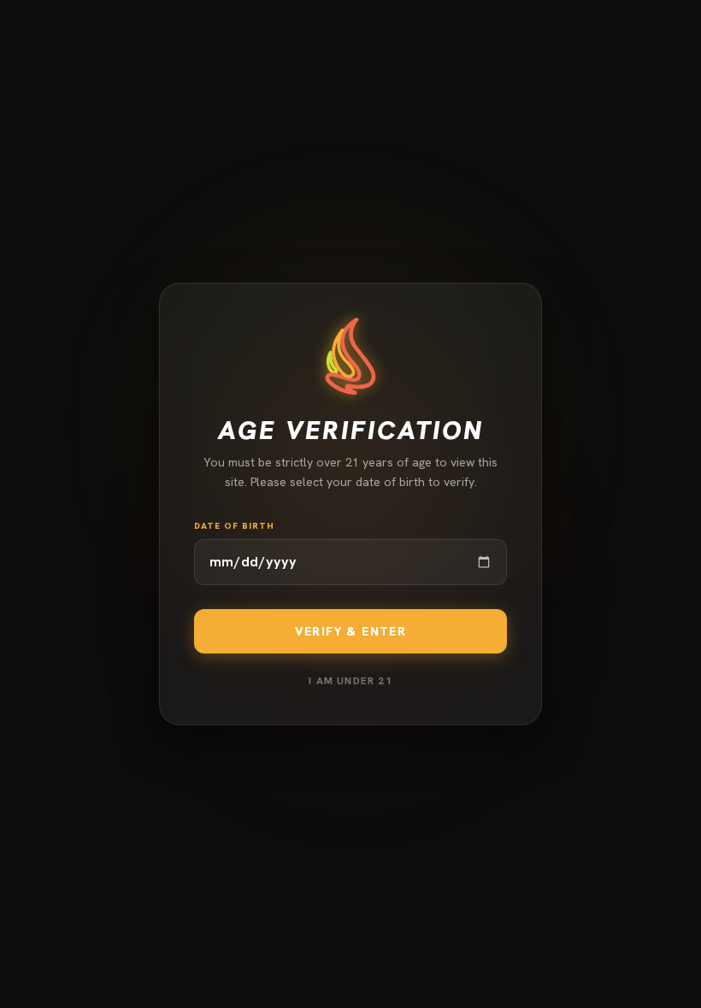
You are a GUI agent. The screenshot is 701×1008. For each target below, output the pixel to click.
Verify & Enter (351, 631)
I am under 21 (350, 681)
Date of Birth (234, 525)
